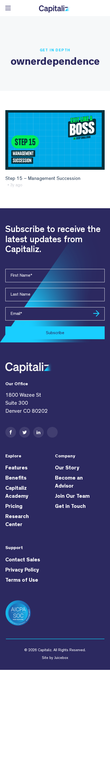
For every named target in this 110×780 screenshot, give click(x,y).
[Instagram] (52, 432)
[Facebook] (10, 432)
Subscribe (55, 332)
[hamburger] (8, 8)
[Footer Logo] (29, 365)
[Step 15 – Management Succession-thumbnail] (55, 140)
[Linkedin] (38, 432)
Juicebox (61, 657)
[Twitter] (24, 432)
